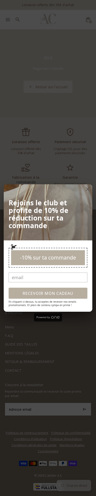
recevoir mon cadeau (48, 293)
